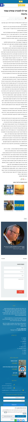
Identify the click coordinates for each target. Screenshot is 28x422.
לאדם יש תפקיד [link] (14, 360)
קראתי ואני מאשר (20, 416)
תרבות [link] (24, 353)
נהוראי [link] (25, 218)
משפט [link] (24, 339)
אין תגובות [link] (8, 19)
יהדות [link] (25, 352)
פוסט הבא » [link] (3, 258)
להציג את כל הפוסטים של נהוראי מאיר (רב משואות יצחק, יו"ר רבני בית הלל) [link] (14, 248)
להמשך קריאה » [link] (14, 363)
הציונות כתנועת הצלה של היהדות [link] (10, 366)
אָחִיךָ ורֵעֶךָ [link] (15, 372)
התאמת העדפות (14, 419)
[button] (3, 5)
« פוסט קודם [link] (25, 258)
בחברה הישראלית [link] (22, 348)
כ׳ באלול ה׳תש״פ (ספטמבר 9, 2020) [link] (20, 19)
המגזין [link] (24, 350)
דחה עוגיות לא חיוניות (8, 416)
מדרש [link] (25, 343)
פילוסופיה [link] (24, 341)
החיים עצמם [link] (23, 346)
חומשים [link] (24, 338)
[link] (1, 5)
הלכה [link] (25, 345)
